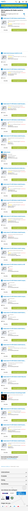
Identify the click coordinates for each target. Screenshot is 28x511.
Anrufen (6, 30)
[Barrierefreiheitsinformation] (23, 2)
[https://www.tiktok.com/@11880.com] (10, 506)
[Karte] (24, 13)
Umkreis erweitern (12, 458)
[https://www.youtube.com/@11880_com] (18, 506)
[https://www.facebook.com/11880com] (2, 506)
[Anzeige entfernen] (27, 506)
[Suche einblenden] (16, 2)
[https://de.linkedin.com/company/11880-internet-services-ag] (14, 506)
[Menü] (26, 2)
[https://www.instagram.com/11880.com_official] (6, 506)
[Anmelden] (19, 2)
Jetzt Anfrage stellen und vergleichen (14, 5)
